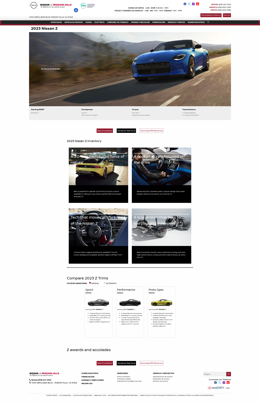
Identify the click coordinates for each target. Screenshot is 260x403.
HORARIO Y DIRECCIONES (92, 380)
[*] (51, 69)
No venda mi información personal (123, 395)
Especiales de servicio (161, 379)
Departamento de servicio (163, 377)
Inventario (122, 373)
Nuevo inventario (123, 377)
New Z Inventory (104, 130)
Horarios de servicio (160, 381)
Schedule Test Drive (126, 130)
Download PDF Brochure (152, 130)
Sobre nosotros (89, 373)
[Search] (228, 374)
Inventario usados (124, 379)
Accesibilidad (65, 395)
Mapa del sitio (100, 395)
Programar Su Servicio (211, 15)
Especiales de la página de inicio (129, 381)
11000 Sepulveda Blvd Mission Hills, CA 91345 (51, 17)
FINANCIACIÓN (87, 377)
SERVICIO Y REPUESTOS (163, 373)
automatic (111, 283)
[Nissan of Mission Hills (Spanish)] (50, 5)
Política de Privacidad (83, 395)
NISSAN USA (86, 383)
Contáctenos (52, 395)
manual (95, 283)
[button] (76, 10)
